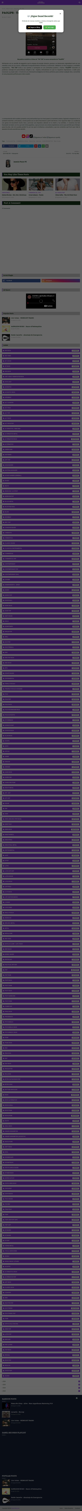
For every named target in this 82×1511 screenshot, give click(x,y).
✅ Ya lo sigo (49, 27)
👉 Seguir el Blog (34, 27)
